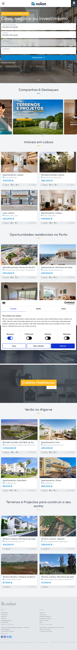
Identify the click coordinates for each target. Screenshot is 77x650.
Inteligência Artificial (27, 642)
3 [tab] (40, 136)
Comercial (4, 614)
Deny (14, 346)
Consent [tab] (13, 309)
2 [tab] (37, 136)
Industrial (4, 616)
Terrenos (3, 618)
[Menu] (3, 3)
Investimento (5, 622)
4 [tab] (43, 136)
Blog (41, 622)
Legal (18, 642)
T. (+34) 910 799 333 (7, 631)
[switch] (29, 338)
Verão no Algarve (38, 410)
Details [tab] (38, 309)
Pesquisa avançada (8, 62)
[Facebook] (2, 637)
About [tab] (63, 309)
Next (73, 117)
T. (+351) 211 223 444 (46, 631)
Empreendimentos (6, 620)
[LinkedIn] (5, 637)
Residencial (4, 612)
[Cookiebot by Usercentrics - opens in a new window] (66, 302)
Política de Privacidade (8, 642)
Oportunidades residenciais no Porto (38, 235)
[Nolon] (38, 3)
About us (42, 612)
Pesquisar (37, 58)
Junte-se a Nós (44, 620)
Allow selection (38, 346)
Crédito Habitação (45, 616)
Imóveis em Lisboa (38, 142)
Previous (4, 117)
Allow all (63, 346)
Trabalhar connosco (46, 618)
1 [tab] (34, 136)
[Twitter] (10, 637)
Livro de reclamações (41, 642)
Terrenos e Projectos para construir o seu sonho (38, 504)
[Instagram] (8, 637)
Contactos (43, 614)
